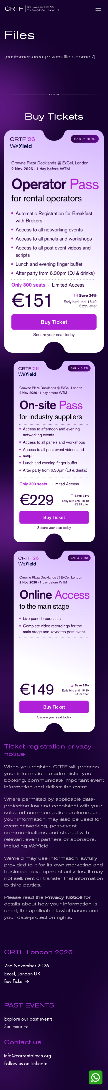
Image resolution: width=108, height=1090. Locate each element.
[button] (98, 8)
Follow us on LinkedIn (25, 1063)
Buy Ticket (14, 981)
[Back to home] (32, 8)
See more (13, 1026)
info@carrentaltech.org (27, 1055)
